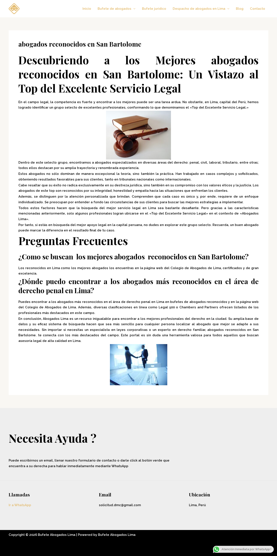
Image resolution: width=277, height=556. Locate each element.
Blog (239, 9)
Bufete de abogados (114, 9)
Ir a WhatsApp (20, 505)
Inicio (86, 9)
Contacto (257, 9)
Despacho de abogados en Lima (199, 9)
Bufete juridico (154, 9)
